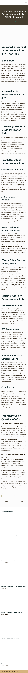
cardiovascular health (7, 495)
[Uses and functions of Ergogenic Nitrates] (14, 523)
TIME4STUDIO (15, 671)
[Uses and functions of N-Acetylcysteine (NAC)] (14, 574)
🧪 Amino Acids (18, 21)
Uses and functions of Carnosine (10, 638)
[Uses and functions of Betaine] (14, 652)
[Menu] (26, 3)
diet (16, 77)
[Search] (23, 2)
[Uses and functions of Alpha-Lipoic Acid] (14, 600)
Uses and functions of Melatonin (10, 561)
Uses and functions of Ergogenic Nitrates (12, 535)
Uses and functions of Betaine (9, 663)
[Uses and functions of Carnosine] (14, 626)
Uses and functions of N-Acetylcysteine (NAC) (13, 586)
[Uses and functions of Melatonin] (14, 549)
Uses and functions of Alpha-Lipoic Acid (12, 612)
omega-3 (16, 495)
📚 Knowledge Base (10, 21)
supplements (15, 334)
